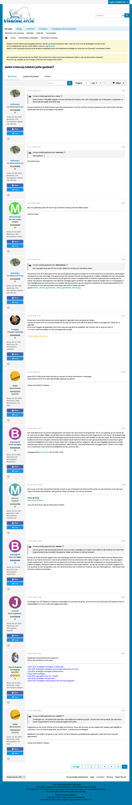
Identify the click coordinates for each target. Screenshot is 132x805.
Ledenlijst (30, 33)
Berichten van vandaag (14, 33)
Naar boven (120, 777)
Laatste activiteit (31, 76)
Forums (8, 29)
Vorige (76, 766)
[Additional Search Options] (123, 15)
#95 (123, 316)
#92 (123, 147)
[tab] (12, 76)
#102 (123, 711)
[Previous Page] (100, 83)
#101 (123, 653)
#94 (123, 259)
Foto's (48, 76)
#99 (123, 541)
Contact (100, 777)
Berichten (12, 76)
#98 (123, 485)
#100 (123, 597)
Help (92, 777)
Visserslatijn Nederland (77, 777)
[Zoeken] (126, 15)
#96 (123, 372)
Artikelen (30, 29)
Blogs (19, 29)
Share (16, 129)
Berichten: (11, 119)
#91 (123, 91)
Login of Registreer (117, 2)
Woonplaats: (12, 121)
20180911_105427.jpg (40, 288)
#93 (123, 203)
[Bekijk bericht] (61, 96)
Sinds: (9, 117)
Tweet (16, 133)
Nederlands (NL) (14, 777)
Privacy (109, 777)
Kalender (39, 33)
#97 (123, 428)
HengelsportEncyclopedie (64, 29)
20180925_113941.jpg (56, 288)
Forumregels (51, 33)
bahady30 (44, 452)
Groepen (43, 29)
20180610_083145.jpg (72, 288)
